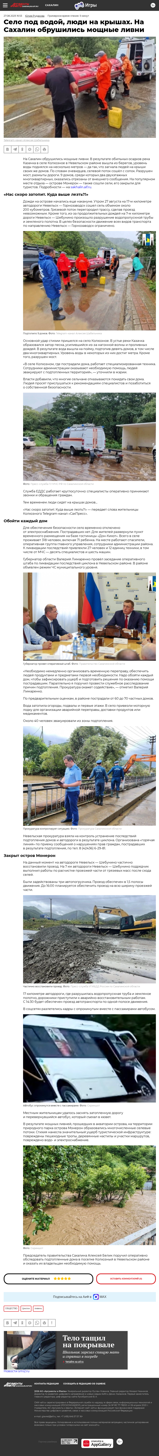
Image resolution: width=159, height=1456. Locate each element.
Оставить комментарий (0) (126, 1279)
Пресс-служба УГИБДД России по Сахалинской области (105, 986)
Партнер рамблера (47, 1441)
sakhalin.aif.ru (80, 187)
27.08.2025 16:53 (13, 15)
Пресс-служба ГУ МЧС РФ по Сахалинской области (62, 483)
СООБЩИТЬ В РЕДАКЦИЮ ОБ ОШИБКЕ (84, 1383)
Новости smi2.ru (16, 1371)
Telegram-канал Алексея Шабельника (26, 140)
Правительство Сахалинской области (102, 663)
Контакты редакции (46, 1383)
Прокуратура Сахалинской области (100, 828)
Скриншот (93, 1105)
